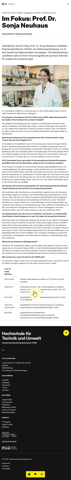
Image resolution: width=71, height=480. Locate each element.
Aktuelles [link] (20, 13)
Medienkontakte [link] (8, 412)
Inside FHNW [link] (7, 424)
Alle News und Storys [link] (49, 13)
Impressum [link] (5, 466)
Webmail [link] (5, 427)
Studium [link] (5, 365)
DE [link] (68, 4)
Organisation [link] (7, 400)
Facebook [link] (6, 385)
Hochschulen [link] (7, 402)
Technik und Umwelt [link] (8, 13)
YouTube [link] (5, 390)
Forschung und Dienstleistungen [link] (14, 370)
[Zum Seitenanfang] (66, 333)
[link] (8, 4)
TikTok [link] (4, 388)
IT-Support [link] (6, 422)
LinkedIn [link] (5, 380)
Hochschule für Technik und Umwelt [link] (16, 363)
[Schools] (29, 474)
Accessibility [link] (6, 469)
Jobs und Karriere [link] (9, 410)
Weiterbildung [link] (7, 368)
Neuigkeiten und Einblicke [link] (32, 13)
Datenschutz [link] (6, 463)
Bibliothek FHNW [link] (9, 407)
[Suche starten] (35, 474)
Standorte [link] (6, 405)
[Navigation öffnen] (42, 474)
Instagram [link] (6, 382)
